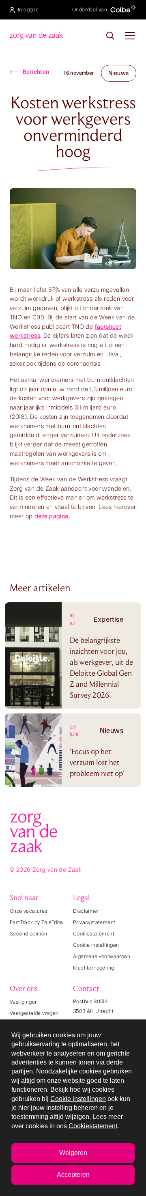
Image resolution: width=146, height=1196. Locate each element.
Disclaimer (86, 911)
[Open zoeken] (110, 35)
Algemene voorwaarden (101, 956)
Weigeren (73, 1152)
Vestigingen (24, 1002)
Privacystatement (94, 922)
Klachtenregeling (93, 968)
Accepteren (73, 1174)
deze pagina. (52, 516)
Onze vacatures (28, 911)
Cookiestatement (93, 934)
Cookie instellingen (96, 945)
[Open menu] (130, 35)
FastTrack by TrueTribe (36, 922)
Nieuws (118, 73)
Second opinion (28, 934)
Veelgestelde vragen (34, 1013)
